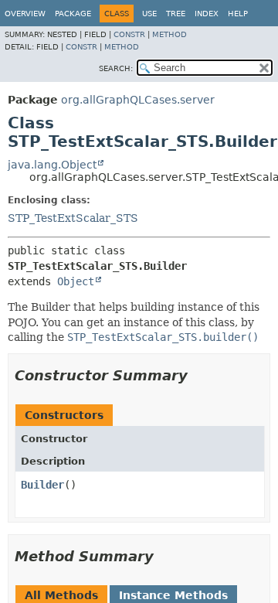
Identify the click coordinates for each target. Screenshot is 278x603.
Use (149, 13)
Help (238, 13)
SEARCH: (116, 68)
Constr (129, 34)
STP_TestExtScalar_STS (73, 218)
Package (73, 13)
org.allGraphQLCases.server (138, 100)
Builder (42, 485)
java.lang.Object (52, 164)
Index (207, 13)
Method (169, 34)
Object (75, 281)
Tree (175, 13)
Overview (25, 13)
